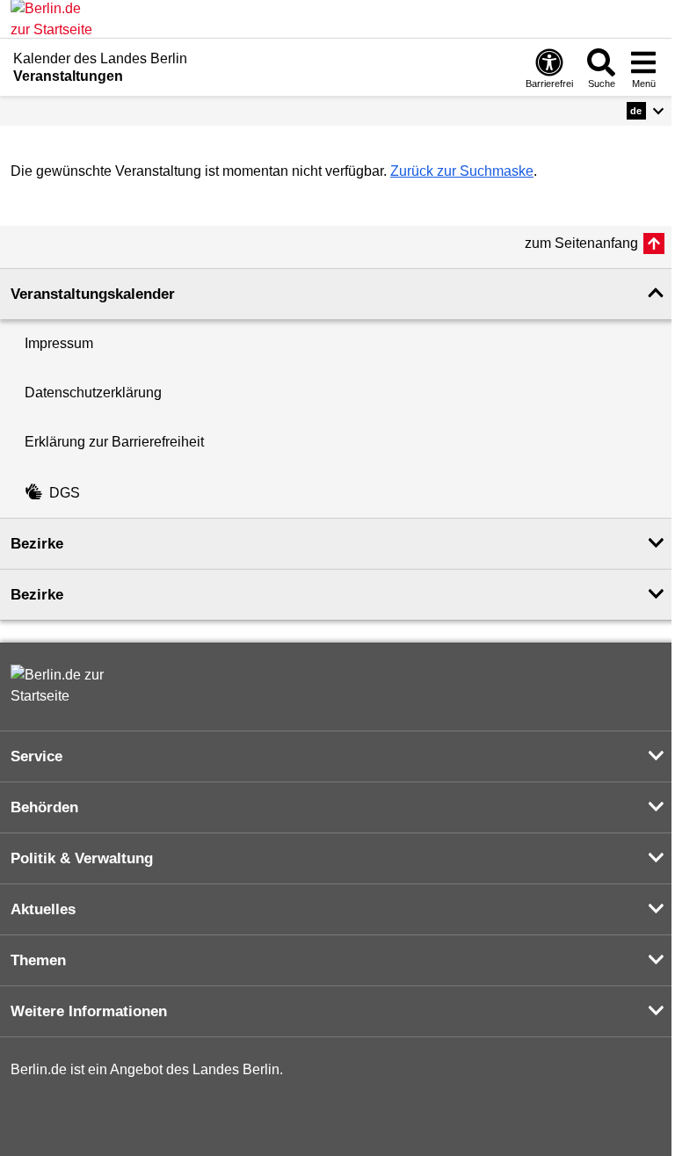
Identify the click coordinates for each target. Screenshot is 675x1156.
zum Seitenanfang (581, 243)
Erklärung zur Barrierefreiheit (114, 441)
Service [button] (36, 756)
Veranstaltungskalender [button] (93, 294)
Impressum (59, 343)
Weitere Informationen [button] (89, 1011)
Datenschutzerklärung (93, 392)
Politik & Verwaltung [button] (82, 858)
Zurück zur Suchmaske (461, 171)
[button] (645, 111)
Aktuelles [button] (43, 909)
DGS (64, 492)
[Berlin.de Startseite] (63, 686)
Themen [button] (38, 960)
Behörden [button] (44, 807)
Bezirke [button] (37, 543)
